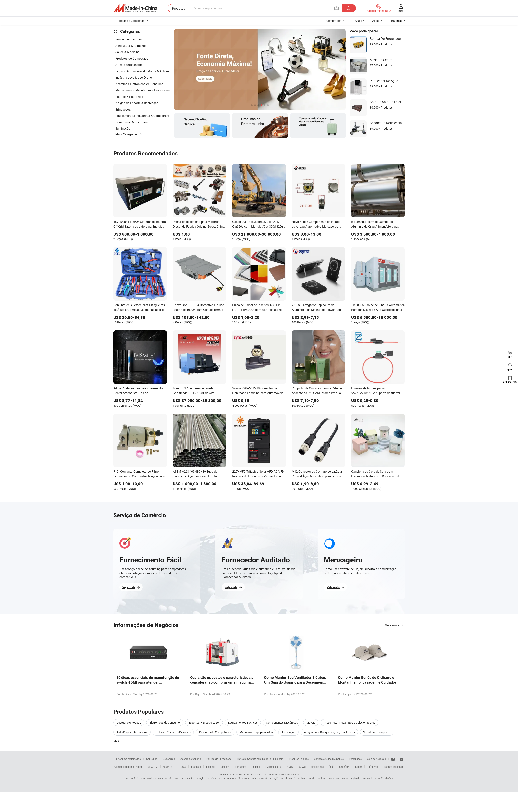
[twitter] (401, 758)
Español (210, 766)
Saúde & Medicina (127, 52)
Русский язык (273, 766)
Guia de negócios (376, 758)
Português (240, 766)
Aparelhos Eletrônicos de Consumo (139, 84)
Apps (375, 21)
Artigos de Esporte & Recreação (136, 103)
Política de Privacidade (218, 758)
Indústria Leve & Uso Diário (133, 77)
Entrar (401, 11)
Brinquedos (123, 109)
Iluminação (122, 128)
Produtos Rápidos (299, 758)
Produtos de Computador (132, 58)
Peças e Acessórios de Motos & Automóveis (143, 71)
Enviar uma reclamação (128, 758)
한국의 (289, 766)
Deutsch (225, 766)
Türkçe (358, 766)
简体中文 (153, 766)
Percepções (355, 758)
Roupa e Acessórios (129, 39)
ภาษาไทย (344, 766)
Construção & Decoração (132, 122)
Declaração (169, 758)
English (139, 766)
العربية (302, 766)
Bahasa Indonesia (394, 766)
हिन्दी (331, 766)
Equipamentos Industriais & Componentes (143, 116)
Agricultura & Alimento (130, 46)
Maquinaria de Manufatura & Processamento (143, 90)
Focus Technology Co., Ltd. (253, 774)
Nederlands (317, 766)
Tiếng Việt (373, 766)
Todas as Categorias (131, 21)
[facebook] (393, 758)
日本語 (182, 766)
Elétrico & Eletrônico (129, 97)
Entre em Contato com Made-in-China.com (260, 758)
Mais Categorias (126, 134)
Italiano (256, 766)
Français (196, 766)
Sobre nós (151, 758)
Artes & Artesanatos (129, 65)
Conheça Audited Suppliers (329, 758)
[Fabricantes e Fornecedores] (135, 8)
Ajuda (358, 21)
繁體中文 (168, 766)
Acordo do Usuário (190, 758)
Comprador (333, 21)
